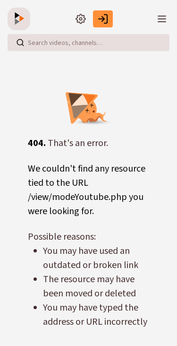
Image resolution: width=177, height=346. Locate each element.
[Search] (20, 42)
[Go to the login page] (103, 18)
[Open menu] (162, 19)
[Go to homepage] (21, 19)
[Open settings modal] (81, 19)
